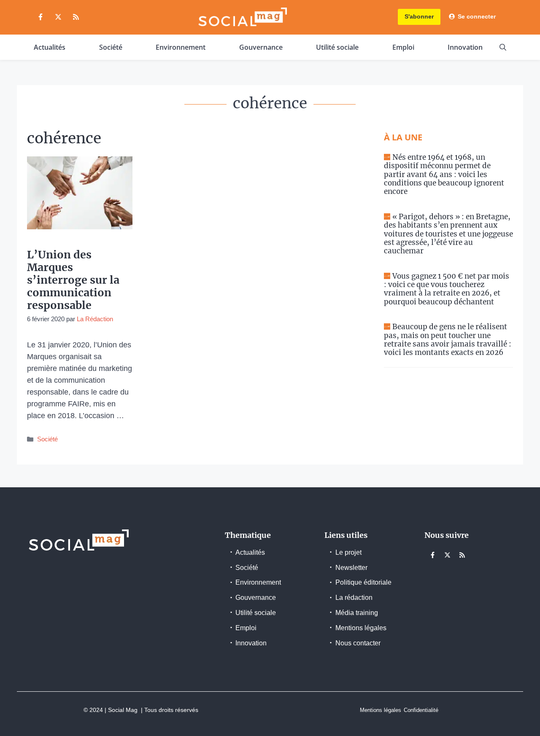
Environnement (180, 47)
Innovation (465, 47)
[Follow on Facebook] (40, 17)
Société (110, 47)
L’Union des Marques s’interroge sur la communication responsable (73, 280)
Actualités (49, 47)
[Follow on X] (58, 17)
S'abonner (419, 16)
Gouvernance (261, 47)
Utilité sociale (337, 47)
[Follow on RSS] (76, 17)
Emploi (403, 47)
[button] (503, 47)
